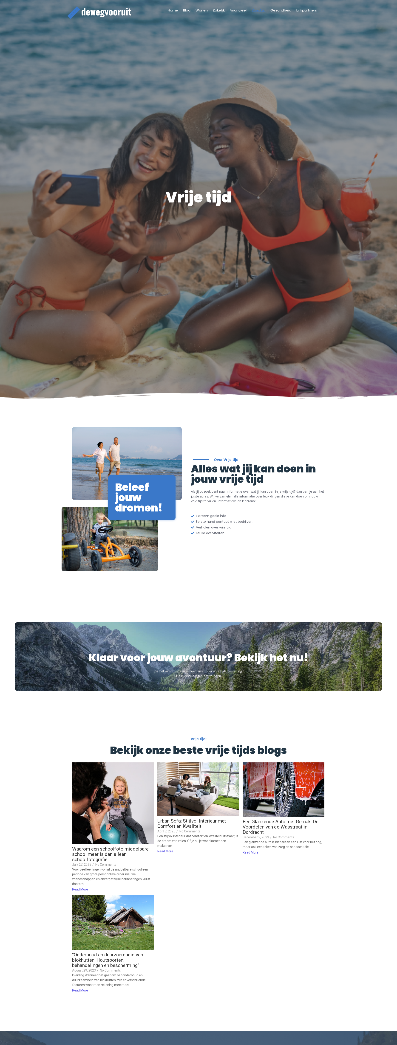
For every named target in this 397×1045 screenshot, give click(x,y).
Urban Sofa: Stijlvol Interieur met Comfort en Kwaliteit (191, 823)
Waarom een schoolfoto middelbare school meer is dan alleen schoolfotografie (110, 854)
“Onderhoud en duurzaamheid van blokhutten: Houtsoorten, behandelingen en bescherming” (107, 960)
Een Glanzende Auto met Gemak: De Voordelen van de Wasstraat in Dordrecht (280, 827)
